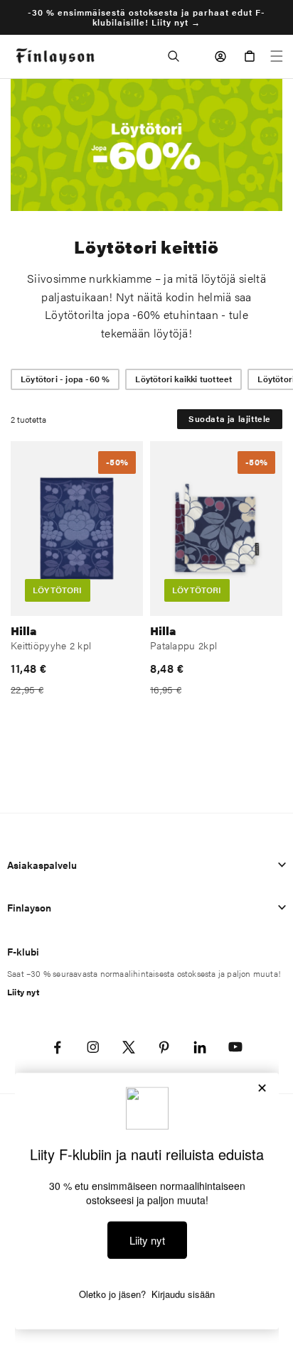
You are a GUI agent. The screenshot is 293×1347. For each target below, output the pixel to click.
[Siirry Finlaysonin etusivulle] (55, 56)
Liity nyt (23, 991)
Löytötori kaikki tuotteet (183, 378)
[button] (173, 56)
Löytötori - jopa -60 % (65, 378)
